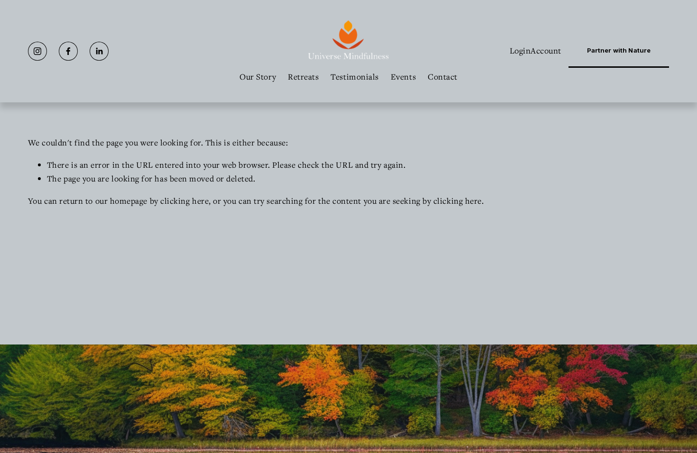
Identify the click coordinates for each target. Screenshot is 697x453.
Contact (443, 76)
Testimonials (354, 76)
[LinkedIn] (99, 51)
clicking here (184, 200)
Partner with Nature (619, 50)
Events (403, 76)
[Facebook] (68, 51)
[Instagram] (37, 51)
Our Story (257, 76)
